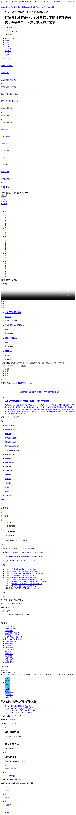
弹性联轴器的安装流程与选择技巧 (24, 586)
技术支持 (8, 49)
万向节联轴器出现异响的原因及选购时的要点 (28, 573)
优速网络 (70, 674)
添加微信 (8, 805)
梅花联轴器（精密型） (11, 442)
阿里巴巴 (64, 2)
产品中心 (8, 42)
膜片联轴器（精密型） (11, 438)
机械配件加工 (8, 495)
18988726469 (13, 720)
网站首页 (8, 40)
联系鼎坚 (71, 2)
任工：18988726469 (11, 712)
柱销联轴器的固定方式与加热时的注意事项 (27, 584)
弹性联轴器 (29, 363)
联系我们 (3, 499)
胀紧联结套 (20, 383)
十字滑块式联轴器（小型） (12, 450)
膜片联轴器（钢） (10, 454)
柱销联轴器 (8, 466)
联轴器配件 (8, 491)
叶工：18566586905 (11, 710)
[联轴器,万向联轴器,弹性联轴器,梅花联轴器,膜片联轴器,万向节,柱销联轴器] (27, 7)
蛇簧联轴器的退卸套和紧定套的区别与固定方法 (28, 580)
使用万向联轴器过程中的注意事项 (24, 569)
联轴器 (13, 363)
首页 (3, 383)
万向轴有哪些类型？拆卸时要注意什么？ (26, 588)
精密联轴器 (11, 338)
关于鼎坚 (8, 53)
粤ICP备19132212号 (14, 674)
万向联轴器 (20, 363)
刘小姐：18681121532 (12, 708)
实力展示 (8, 44)
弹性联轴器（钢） (10, 462)
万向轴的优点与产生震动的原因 (23, 575)
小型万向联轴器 (13, 312)
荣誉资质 (8, 51)
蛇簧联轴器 (8, 475)
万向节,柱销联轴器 (57, 363)
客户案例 (8, 46)
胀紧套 (8, 351)
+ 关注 (4, 284)
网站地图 (56, 2)
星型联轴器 (8, 458)
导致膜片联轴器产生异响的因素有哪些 (25, 571)
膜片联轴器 (46, 363)
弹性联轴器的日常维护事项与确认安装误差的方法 (29, 582)
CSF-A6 (29, 383)
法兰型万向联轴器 (14, 325)
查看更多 (8, 317)
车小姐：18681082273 (12, 706)
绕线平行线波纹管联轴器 (12, 446)
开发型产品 (8, 487)
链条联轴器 (8, 483)
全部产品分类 (9, 38)
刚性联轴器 (8, 479)
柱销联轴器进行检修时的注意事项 (24, 577)
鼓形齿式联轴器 (9, 470)
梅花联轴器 (38, 363)
